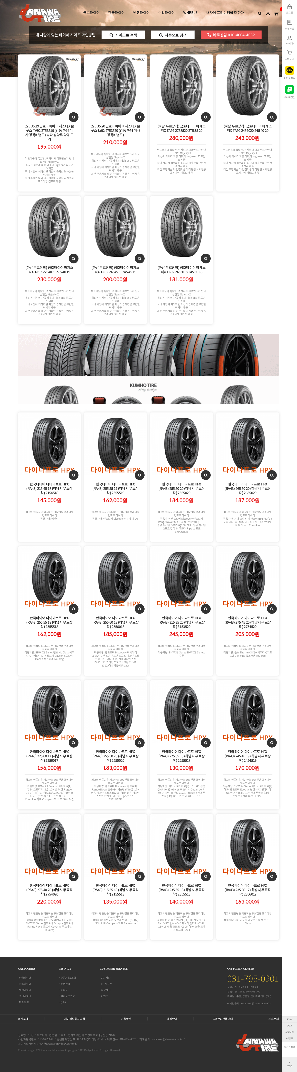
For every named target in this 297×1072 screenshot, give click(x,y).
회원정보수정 (67, 995)
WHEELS (190, 12)
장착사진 (289, 1032)
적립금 (64, 989)
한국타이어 (116, 12)
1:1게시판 (106, 983)
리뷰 (289, 1019)
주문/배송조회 (68, 977)
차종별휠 (24, 1002)
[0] (276, 13)
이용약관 (126, 1019)
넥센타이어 (141, 12)
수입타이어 (166, 12)
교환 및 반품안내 (223, 1019)
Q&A (289, 1025)
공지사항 (105, 977)
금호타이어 (91, 12)
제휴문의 (274, 1019)
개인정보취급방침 (74, 1019)
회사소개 (23, 1019)
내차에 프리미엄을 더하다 (225, 12)
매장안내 (172, 1019)
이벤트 (289, 1038)
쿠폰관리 (65, 983)
